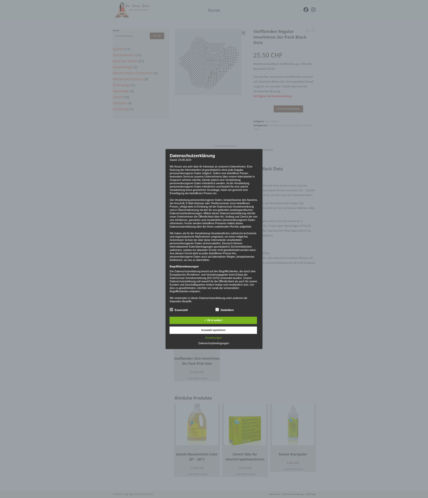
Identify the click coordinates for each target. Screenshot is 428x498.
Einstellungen (213, 337)
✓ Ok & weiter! (213, 320)
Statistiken (227, 310)
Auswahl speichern (213, 330)
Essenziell (181, 310)
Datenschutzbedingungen (213, 343)
